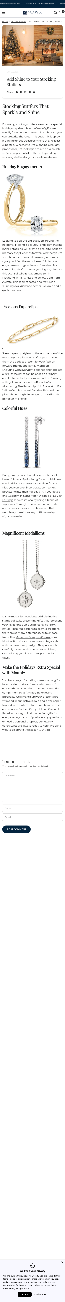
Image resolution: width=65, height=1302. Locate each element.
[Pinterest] (25, 92)
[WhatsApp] (29, 92)
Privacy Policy (9, 1288)
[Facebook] (17, 92)
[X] (21, 92)
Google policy (22, 1288)
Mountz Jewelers (18, 21)
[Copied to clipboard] (34, 92)
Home (5, 21)
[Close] (62, 1262)
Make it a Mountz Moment (35, 4)
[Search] (55, 13)
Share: (10, 92)
